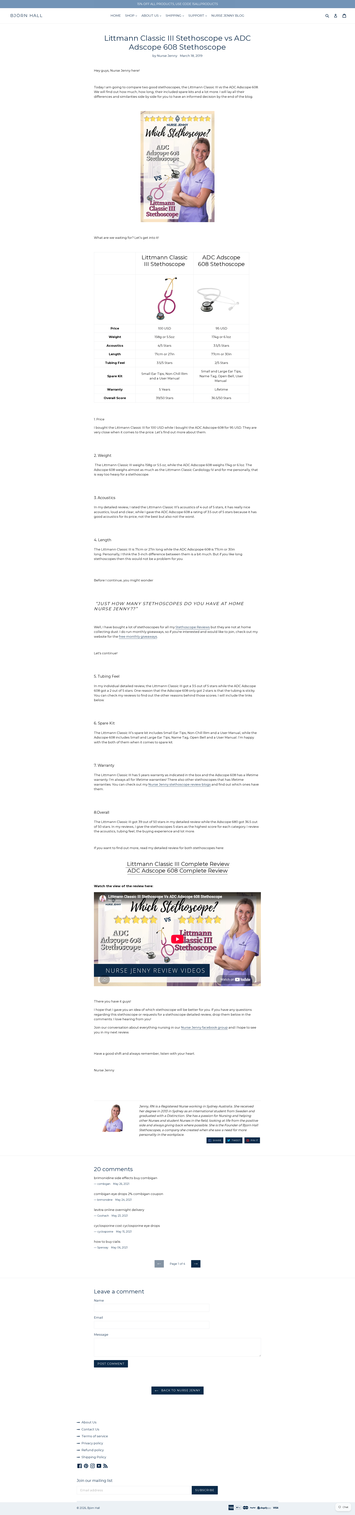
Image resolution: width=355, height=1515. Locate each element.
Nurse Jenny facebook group (204, 1027)
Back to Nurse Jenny (180, 1390)
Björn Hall (26, 15)
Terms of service (95, 1436)
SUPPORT (196, 15)
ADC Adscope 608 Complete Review (177, 870)
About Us (89, 1422)
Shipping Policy (94, 1457)
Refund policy (93, 1450)
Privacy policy (92, 1443)
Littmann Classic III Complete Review (177, 864)
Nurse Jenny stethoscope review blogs (179, 784)
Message (101, 1334)
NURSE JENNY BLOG (227, 15)
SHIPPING (174, 15)
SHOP (130, 15)
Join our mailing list (95, 1480)
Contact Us (90, 1429)
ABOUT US (150, 15)
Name (99, 1300)
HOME (116, 15)
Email (98, 1317)
